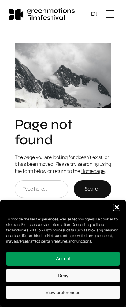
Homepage (92, 171)
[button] (117, 207)
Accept (63, 258)
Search (92, 188)
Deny (63, 275)
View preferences (63, 292)
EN (94, 13)
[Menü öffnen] (110, 14)
